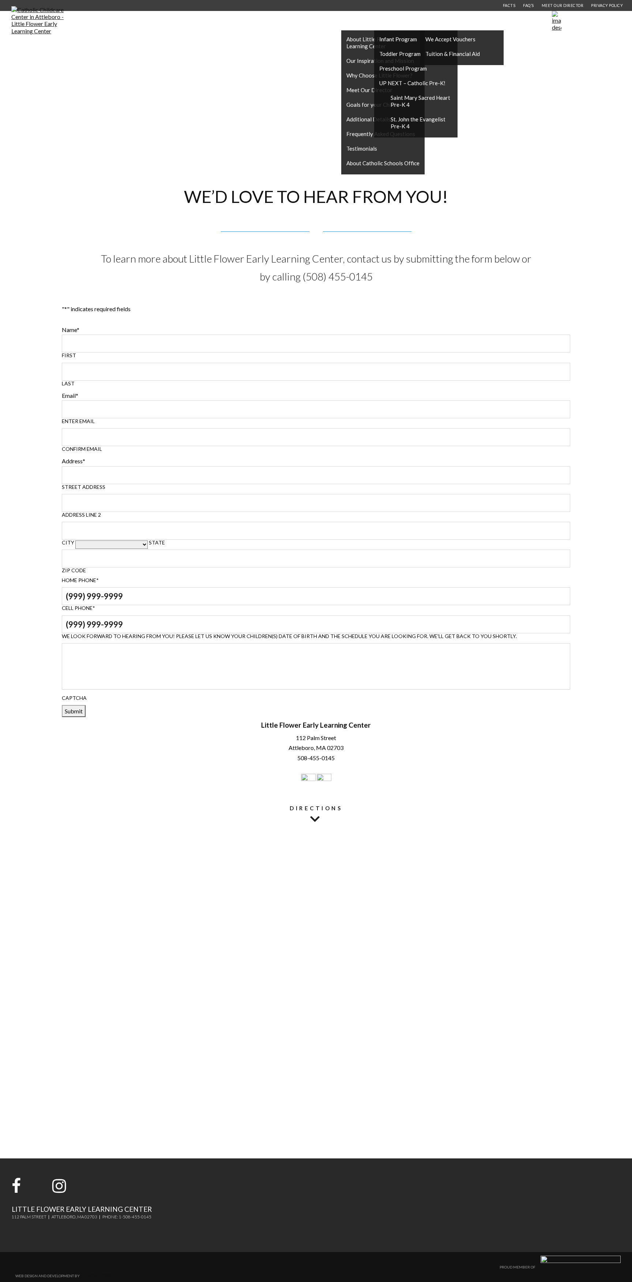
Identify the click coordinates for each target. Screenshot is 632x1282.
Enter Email (78, 421)
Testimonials (361, 148)
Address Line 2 (81, 515)
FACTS (509, 5)
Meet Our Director (369, 90)
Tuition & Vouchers (450, 21)
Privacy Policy (607, 5)
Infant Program (398, 39)
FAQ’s (528, 5)
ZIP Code (74, 570)
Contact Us (498, 21)
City (68, 543)
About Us (357, 21)
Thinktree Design (97, 1276)
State (157, 543)
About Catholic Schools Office (383, 163)
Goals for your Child (370, 104)
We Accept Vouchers (450, 39)
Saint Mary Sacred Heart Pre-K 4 (420, 101)
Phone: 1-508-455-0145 (126, 1216)
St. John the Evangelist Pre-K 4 (418, 122)
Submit (74, 711)
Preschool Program (403, 68)
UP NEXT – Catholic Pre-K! (412, 83)
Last (68, 384)
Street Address (83, 487)
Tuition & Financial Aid (452, 53)
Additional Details (368, 119)
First (69, 355)
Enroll (604, 21)
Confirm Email (82, 449)
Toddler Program (400, 53)
